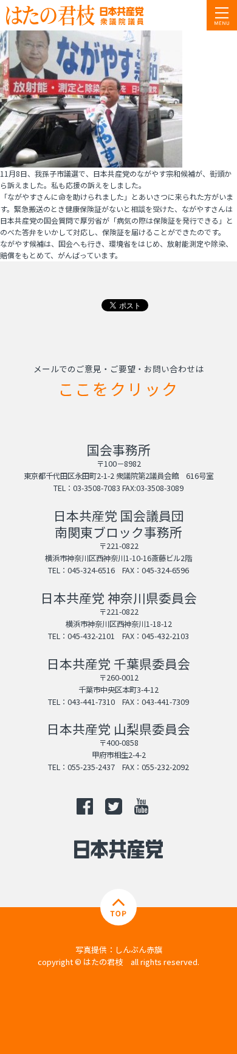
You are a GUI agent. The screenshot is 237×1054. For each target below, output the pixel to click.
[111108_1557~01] (91, 162)
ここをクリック (118, 388)
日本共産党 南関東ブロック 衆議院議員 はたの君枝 (82, 15)
